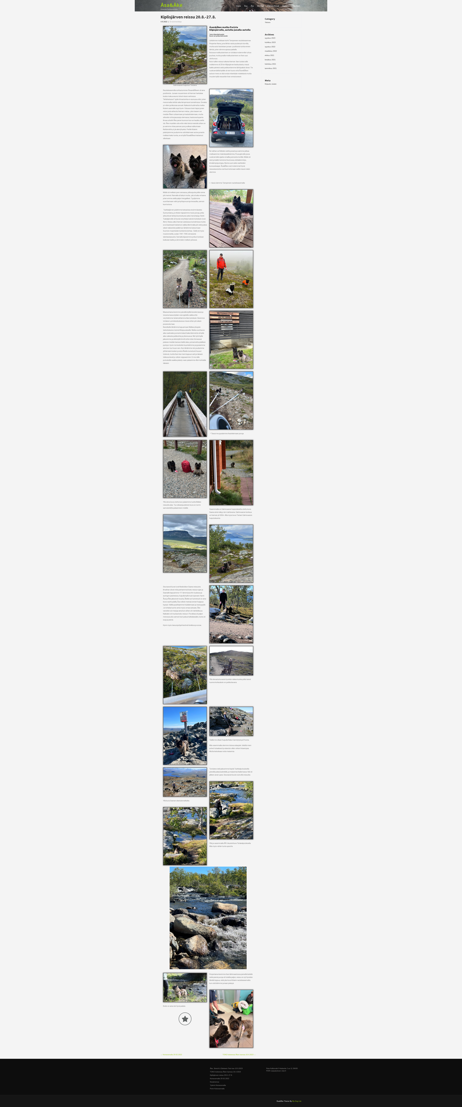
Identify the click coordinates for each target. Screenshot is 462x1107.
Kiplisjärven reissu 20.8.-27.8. (221, 1075)
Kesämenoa (214, 1082)
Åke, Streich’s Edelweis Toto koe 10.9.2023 (226, 1068)
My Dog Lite (296, 1101)
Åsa (245, 6)
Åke (252, 6)
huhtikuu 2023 (270, 42)
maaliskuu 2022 (271, 51)
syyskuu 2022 (270, 47)
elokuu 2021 (269, 55)
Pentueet (285, 6)
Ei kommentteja (176, 22)
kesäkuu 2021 (270, 60)
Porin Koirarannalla (217, 1089)
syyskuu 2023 (270, 38)
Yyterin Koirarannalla (218, 1085)
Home (238, 6)
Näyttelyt (296, 6)
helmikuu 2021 (270, 64)
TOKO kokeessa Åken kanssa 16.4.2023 (239, 1055)
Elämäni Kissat (273, 6)
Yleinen (267, 22)
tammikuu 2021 (271, 68)
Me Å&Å (260, 6)
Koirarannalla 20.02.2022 (171, 1055)
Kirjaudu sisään (270, 84)
